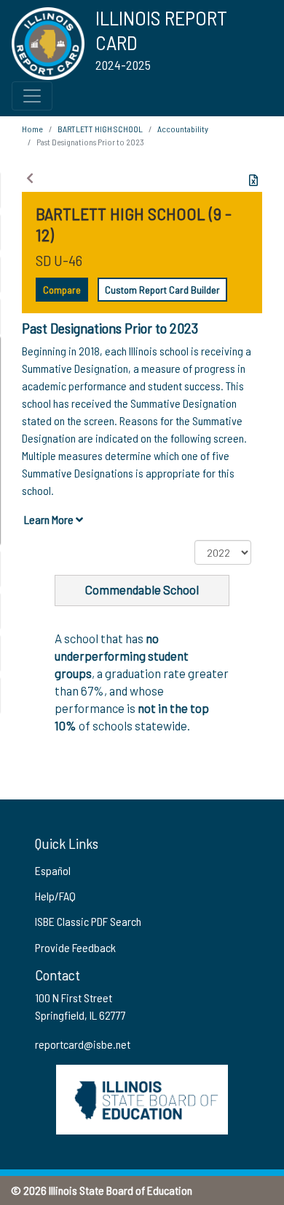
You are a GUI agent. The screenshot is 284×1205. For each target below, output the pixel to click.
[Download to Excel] (253, 180)
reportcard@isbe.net (82, 1044)
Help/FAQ (55, 896)
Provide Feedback (75, 947)
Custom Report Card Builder (162, 289)
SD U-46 (59, 260)
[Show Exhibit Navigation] (30, 178)
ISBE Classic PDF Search (88, 921)
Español (53, 870)
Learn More (50, 519)
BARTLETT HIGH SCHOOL (100, 129)
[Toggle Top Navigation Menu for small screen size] (32, 95)
